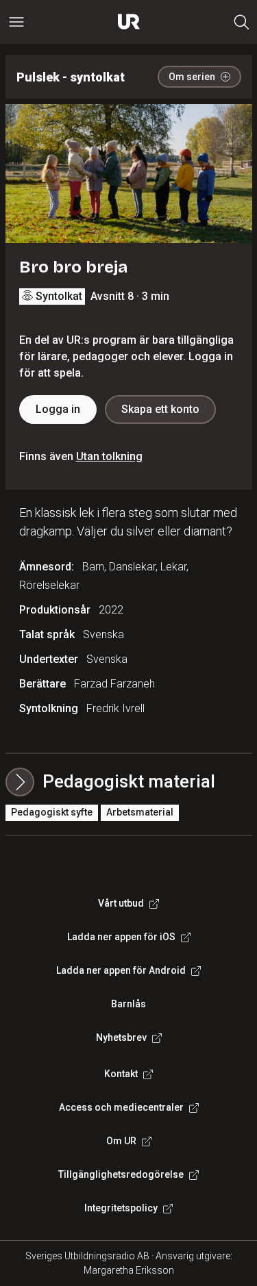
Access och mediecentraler (121, 1107)
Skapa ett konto (160, 409)
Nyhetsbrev (121, 1037)
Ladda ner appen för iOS (121, 936)
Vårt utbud (121, 903)
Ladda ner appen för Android (121, 970)
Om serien (192, 76)
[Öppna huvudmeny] (16, 22)
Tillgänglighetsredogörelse (121, 1174)
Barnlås (128, 1003)
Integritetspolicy (121, 1207)
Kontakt (121, 1073)
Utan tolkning (109, 456)
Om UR (121, 1140)
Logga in (58, 409)
